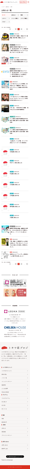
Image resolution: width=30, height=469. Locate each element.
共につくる (4, 408)
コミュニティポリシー (7, 381)
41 (21, 29)
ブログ (3, 21)
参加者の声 (4, 422)
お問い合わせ (5, 445)
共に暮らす (4, 401)
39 (15, 29)
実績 (22, 15)
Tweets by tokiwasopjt (7, 460)
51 (27, 29)
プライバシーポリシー (7, 435)
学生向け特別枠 (5, 392)
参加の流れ (4, 374)
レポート (4, 18)
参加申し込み (5, 448)
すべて (3, 15)
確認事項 (4, 385)
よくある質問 (5, 388)
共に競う (4, 405)
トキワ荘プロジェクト (7, 370)
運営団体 (4, 431)
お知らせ (13, 15)
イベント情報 (14, 18)
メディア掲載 (24, 18)
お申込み (24, 2)
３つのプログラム (6, 398)
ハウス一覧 (4, 377)
